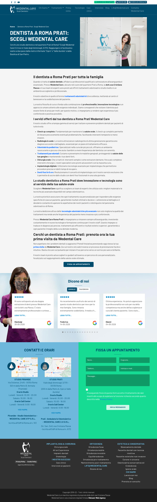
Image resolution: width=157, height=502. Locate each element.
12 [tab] (90, 332)
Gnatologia (61, 457)
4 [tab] (70, 332)
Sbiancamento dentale (131, 447)
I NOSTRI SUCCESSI (61, 460)
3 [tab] (67, 332)
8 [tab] (80, 332)
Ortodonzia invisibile (96, 453)
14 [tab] (94, 332)
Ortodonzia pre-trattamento (96, 460)
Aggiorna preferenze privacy (26, 465)
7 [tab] (77, 332)
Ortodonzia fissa (96, 447)
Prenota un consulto (131, 482)
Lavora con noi (131, 475)
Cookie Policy (31, 461)
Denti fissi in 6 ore (45, 172)
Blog (131, 478)
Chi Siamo (131, 472)
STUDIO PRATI (56, 380)
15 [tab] (97, 332)
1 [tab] (63, 332)
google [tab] (72, 289)
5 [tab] (72, 332)
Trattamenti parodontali (48, 154)
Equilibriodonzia (96, 457)
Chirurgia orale (61, 447)
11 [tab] (87, 332)
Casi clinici (61, 463)
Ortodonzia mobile (96, 450)
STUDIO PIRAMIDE (22, 380)
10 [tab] (85, 332)
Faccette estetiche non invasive (131, 457)
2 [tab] (65, 332)
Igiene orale (130, 469)
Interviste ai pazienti (61, 466)
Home (12, 27)
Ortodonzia (96, 444)
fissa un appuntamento (78, 264)
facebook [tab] (84, 289)
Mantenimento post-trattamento (96, 463)
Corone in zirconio (131, 460)
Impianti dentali (61, 453)
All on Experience (61, 450)
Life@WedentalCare (96, 466)
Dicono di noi (96, 469)
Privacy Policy (106, 399)
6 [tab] (75, 332)
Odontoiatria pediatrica (47, 147)
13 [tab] (92, 332)
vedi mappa (22, 410)
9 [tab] (82, 332)
